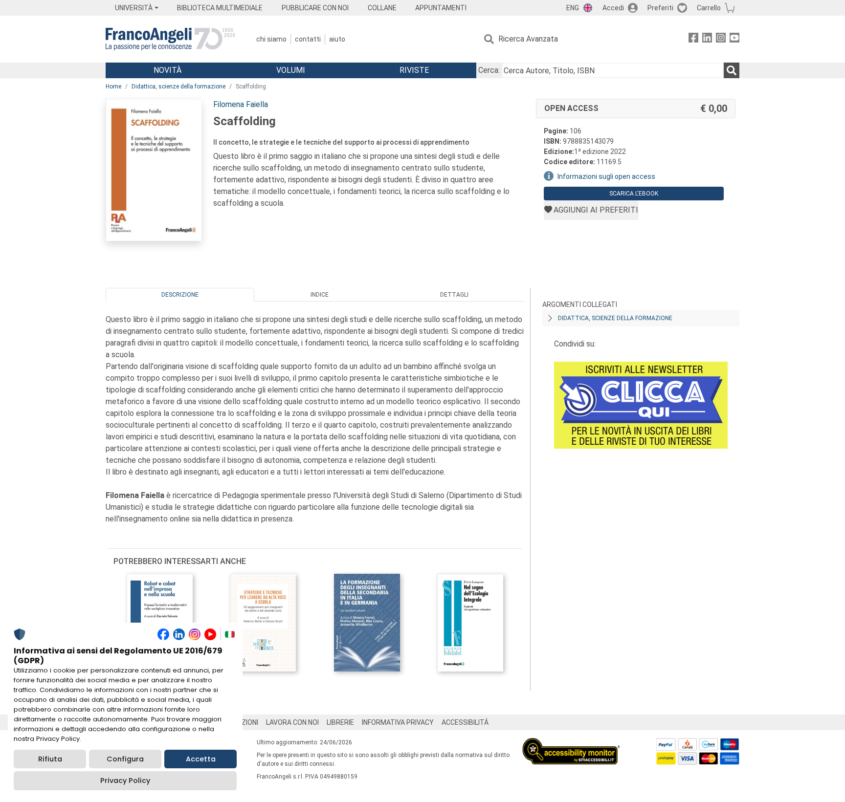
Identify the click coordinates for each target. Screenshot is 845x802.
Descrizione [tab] (180, 294)
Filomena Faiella (240, 104)
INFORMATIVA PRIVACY (398, 722)
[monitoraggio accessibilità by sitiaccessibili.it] (571, 743)
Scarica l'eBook (633, 193)
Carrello (709, 8)
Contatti (308, 39)
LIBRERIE (340, 722)
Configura (125, 759)
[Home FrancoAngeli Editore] (170, 39)
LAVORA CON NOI (292, 722)
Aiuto (337, 39)
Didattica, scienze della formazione (178, 86)
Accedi (613, 8)
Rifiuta (50, 759)
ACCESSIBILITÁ (465, 722)
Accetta (201, 759)
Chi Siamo (271, 39)
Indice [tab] (320, 294)
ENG (572, 8)
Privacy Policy (125, 780)
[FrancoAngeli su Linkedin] (707, 39)
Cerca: (489, 70)
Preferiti (660, 8)
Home (113, 86)
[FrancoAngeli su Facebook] (693, 39)
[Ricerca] (731, 70)
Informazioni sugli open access (606, 176)
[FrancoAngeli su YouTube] (734, 39)
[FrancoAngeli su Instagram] (721, 39)
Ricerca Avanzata (528, 38)
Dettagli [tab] (454, 294)
